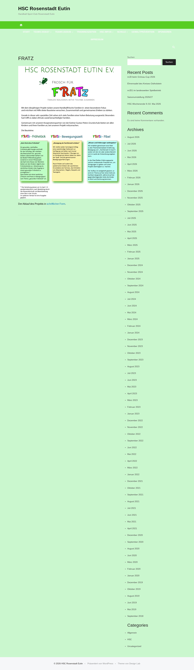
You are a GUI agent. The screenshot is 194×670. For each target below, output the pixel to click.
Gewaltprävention (143, 32)
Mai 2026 (131, 157)
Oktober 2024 (133, 278)
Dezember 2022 (135, 420)
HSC (129, 639)
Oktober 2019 (133, 589)
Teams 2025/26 (63, 32)
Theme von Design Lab (129, 663)
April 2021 (132, 528)
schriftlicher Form (56, 204)
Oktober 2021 (133, 488)
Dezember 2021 (135, 481)
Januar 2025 (133, 258)
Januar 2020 (133, 575)
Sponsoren (164, 32)
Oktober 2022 (133, 434)
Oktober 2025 (133, 204)
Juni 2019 (132, 602)
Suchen (131, 57)
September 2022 (135, 440)
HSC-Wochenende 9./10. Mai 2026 (144, 104)
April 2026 (132, 164)
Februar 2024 (133, 326)
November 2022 (135, 427)
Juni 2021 (132, 515)
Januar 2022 (133, 474)
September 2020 (135, 542)
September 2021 (135, 494)
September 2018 (135, 616)
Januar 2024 (133, 332)
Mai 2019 (131, 609)
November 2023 (135, 346)
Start (26, 32)
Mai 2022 (131, 454)
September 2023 (135, 359)
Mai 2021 (131, 521)
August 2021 (133, 501)
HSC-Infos (105, 32)
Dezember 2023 (135, 339)
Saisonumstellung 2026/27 (140, 97)
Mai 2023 (131, 386)
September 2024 (135, 285)
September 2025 (135, 211)
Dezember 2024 (135, 265)
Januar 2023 (133, 413)
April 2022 (132, 461)
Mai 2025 (131, 231)
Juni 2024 (132, 305)
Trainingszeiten (86, 32)
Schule (121, 32)
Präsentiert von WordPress (100, 663)
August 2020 (133, 548)
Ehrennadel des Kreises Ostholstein (144, 83)
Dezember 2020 (135, 535)
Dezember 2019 (135, 582)
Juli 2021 (131, 508)
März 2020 (132, 562)
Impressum (97, 39)
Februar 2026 (133, 177)
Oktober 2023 (133, 353)
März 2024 (132, 319)
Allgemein (132, 632)
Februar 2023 (133, 407)
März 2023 (132, 400)
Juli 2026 (131, 144)
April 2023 (132, 393)
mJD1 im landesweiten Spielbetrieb (144, 90)
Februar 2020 (133, 569)
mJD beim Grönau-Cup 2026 (141, 77)
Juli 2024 (131, 299)
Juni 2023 (132, 380)
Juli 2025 (131, 218)
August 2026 (133, 137)
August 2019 (133, 596)
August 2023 (133, 366)
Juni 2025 (132, 224)
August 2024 (133, 292)
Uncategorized (134, 646)
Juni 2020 (132, 555)
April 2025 (132, 238)
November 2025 (135, 197)
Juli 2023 (131, 373)
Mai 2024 (131, 312)
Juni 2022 (132, 447)
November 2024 (135, 272)
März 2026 (132, 171)
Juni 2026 (132, 150)
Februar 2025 (133, 251)
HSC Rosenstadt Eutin (44, 8)
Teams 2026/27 (41, 32)
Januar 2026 (133, 184)
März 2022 (132, 467)
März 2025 (132, 245)
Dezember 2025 (135, 191)
